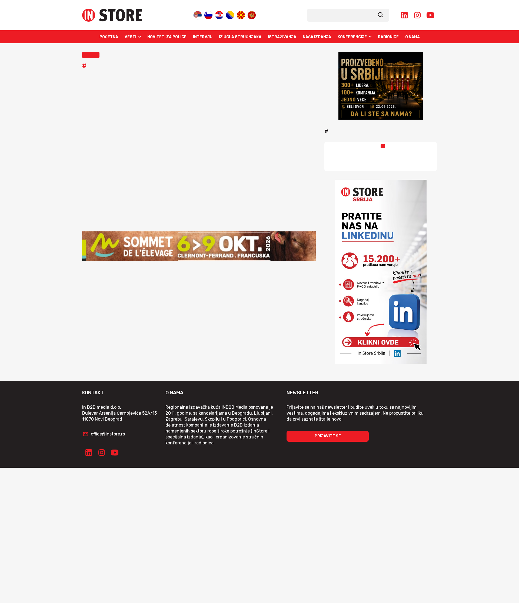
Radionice (388, 37)
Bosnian (230, 14)
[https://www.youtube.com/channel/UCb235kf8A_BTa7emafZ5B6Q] (430, 15)
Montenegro (252, 14)
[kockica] (380, 86)
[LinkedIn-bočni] (381, 272)
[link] (380, 15)
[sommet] (199, 246)
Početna (108, 37)
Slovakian (208, 14)
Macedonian (241, 14)
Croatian (219, 14)
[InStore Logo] (112, 15)
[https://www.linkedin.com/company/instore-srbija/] (404, 15)
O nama (412, 37)
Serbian (198, 14)
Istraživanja (282, 37)
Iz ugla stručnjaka (240, 37)
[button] (90, 55)
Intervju (202, 37)
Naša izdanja (317, 37)
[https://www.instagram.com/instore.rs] (417, 15)
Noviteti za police (167, 37)
